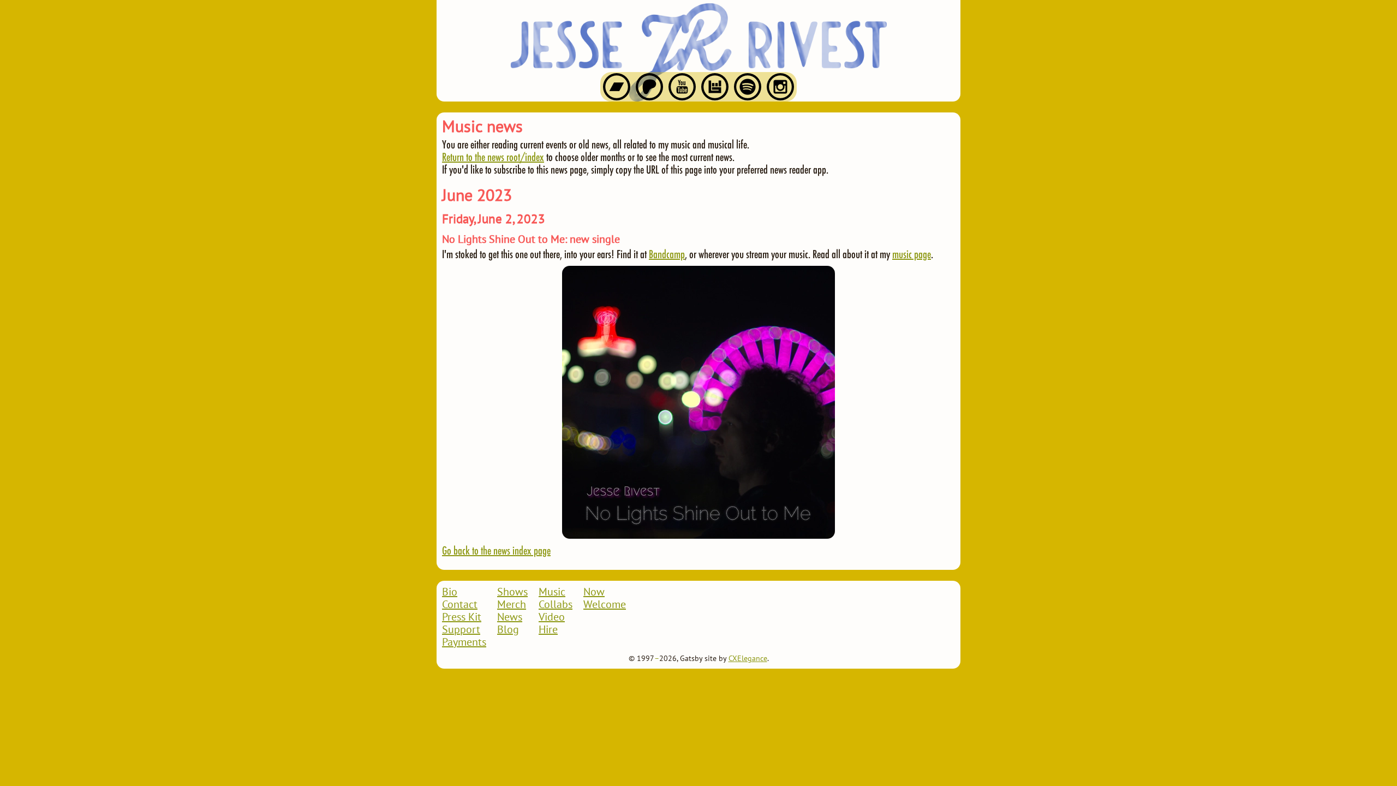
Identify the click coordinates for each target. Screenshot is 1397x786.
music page (911, 253)
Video (552, 617)
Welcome (604, 604)
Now (594, 592)
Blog (508, 629)
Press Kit (461, 617)
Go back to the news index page (496, 550)
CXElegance (748, 658)
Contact (459, 604)
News (509, 617)
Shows (512, 592)
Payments (464, 642)
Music (552, 592)
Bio (449, 592)
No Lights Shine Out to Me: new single (531, 239)
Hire (548, 629)
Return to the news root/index (493, 156)
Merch (511, 604)
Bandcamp (667, 253)
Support (461, 629)
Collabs (555, 604)
